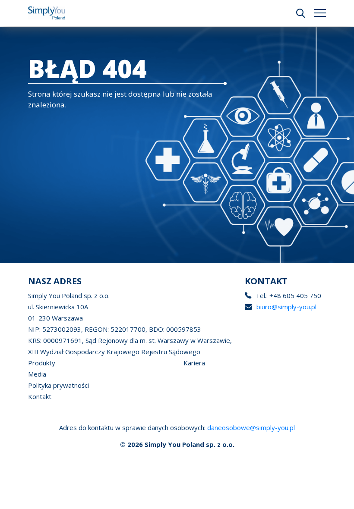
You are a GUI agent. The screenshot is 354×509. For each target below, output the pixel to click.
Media (37, 374)
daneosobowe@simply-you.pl (251, 427)
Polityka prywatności (58, 385)
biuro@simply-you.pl (286, 306)
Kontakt (39, 396)
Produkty (41, 362)
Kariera (194, 362)
